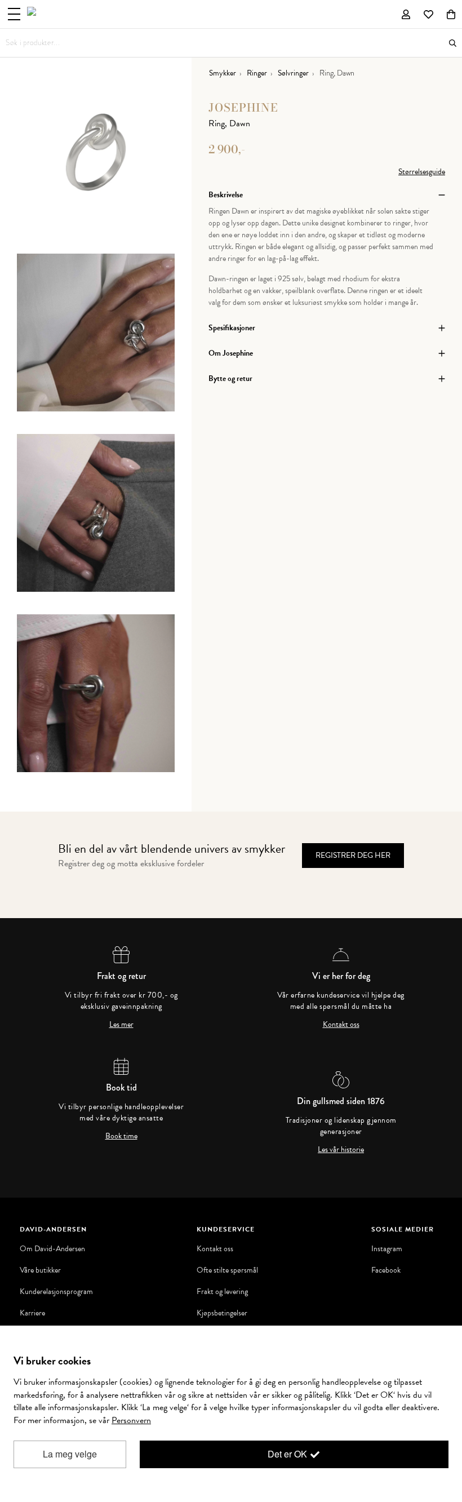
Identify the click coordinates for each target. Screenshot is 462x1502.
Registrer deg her (353, 855)
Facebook (386, 1270)
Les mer (121, 1024)
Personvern (131, 1420)
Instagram (386, 1249)
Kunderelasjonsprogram (56, 1291)
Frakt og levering (222, 1291)
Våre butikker (40, 1270)
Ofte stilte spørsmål (227, 1270)
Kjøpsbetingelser (222, 1313)
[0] (451, 14)
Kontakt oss (341, 1024)
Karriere (32, 1313)
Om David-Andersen (52, 1249)
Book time (121, 1136)
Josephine (243, 107)
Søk (452, 43)
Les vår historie (341, 1149)
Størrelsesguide (421, 172)
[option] (96, 163)
